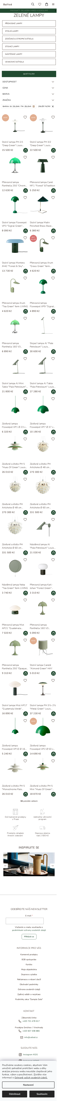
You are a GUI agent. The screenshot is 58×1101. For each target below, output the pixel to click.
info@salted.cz (30, 1033)
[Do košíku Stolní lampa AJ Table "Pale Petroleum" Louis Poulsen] (52, 393)
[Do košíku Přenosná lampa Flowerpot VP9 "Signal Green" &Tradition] (52, 313)
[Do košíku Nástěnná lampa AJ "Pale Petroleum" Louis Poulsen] (52, 552)
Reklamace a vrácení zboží (28, 975)
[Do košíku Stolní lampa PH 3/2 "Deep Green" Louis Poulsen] (52, 155)
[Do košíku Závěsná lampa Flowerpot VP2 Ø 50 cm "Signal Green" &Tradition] (52, 750)
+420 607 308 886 (30, 1027)
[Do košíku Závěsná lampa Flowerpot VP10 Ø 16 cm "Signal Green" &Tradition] (25, 750)
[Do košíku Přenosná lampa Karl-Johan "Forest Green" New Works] (52, 591)
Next (51, 862)
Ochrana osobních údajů (28, 985)
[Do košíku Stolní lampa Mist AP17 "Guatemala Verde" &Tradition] (25, 710)
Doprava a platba (28, 970)
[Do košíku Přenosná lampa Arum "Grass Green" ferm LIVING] (52, 274)
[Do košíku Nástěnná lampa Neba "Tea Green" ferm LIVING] (25, 591)
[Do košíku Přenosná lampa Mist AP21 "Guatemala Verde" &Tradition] (25, 631)
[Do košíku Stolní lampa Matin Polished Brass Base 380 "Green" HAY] (52, 234)
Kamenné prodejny (28, 950)
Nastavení (28, 1084)
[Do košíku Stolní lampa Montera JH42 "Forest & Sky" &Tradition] (25, 274)
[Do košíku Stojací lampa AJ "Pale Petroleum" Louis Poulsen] (52, 353)
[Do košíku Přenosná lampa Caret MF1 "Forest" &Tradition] (52, 194)
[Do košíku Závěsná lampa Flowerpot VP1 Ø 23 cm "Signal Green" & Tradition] (25, 432)
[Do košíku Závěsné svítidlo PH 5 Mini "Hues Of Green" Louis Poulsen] (52, 790)
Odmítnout (14, 1094)
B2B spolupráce (28, 955)
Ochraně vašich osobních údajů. (31, 1077)
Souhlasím (42, 1094)
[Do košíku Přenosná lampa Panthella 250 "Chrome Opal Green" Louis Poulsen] (25, 194)
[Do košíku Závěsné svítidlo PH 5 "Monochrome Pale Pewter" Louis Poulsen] (25, 790)
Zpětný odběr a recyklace (28, 990)
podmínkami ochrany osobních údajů (28, 926)
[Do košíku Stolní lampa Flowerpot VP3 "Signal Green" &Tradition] (25, 234)
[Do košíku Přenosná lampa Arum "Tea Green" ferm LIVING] (25, 313)
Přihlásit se (28, 932)
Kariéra (28, 960)
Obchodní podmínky (28, 980)
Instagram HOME (30, 1056)
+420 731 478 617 (30, 1017)
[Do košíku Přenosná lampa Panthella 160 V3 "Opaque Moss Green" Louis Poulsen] (52, 631)
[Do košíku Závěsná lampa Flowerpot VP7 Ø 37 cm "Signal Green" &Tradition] (52, 432)
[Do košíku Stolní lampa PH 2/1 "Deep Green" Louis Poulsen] (25, 155)
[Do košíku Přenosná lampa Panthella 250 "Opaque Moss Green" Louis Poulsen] (25, 671)
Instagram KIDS (29, 1050)
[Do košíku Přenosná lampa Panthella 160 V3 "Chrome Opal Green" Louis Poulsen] (25, 353)
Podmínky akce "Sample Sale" (28, 995)
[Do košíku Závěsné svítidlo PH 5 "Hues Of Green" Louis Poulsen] (25, 472)
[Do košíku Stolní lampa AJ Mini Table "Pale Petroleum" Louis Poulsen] (25, 393)
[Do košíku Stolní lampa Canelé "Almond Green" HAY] (52, 671)
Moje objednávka (28, 965)
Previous (5, 862)
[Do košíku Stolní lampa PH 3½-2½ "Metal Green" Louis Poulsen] (52, 710)
